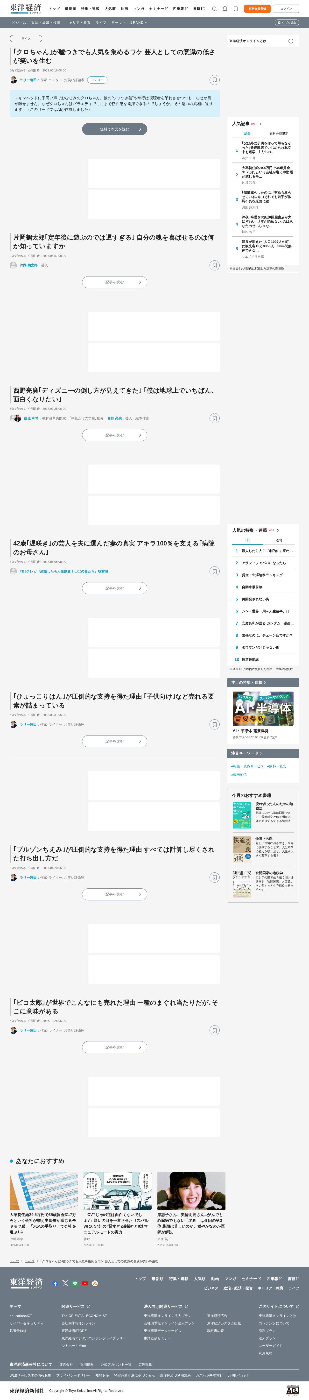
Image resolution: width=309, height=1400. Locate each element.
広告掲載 (145, 1364)
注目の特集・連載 (246, 682)
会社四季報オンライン (79, 1323)
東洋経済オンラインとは (248, 41)
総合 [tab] (247, 133)
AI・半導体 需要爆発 (251, 731)
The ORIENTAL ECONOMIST (84, 1316)
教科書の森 (215, 1331)
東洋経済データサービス (162, 1331)
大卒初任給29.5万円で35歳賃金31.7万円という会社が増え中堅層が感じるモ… (267, 172)
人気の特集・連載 (249, 530)
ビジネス (19, 22)
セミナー (156, 9)
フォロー (97, 80)
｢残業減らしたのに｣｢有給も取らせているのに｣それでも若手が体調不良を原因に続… (266, 197)
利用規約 (265, 1353)
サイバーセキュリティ (27, 1323)
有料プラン (267, 1331)
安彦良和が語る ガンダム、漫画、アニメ (268, 623)
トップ (54, 9)
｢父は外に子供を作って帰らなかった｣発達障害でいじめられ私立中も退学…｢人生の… (266, 147)
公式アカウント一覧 (116, 1364)
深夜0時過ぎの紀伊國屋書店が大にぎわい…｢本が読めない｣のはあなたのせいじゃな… (267, 221)
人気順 (110, 9)
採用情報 (87, 1364)
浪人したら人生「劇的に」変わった (268, 551)
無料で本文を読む (114, 129)
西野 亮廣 (114, 418)
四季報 (178, 9)
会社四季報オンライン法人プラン (169, 1323)
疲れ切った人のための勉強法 (274, 806)
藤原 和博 (31, 418)
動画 (124, 9)
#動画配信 (239, 775)
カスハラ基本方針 (209, 1375)
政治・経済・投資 (46, 22)
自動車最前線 (252, 587)
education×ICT (21, 1316)
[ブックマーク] (215, 80)
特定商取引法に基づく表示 (134, 1375)
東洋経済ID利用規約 (175, 1375)
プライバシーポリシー (73, 1375)
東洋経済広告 (217, 1316)
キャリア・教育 (78, 22)
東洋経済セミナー (157, 1338)
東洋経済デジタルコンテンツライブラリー (94, 1338)
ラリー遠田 (28, 80)
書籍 (197, 9)
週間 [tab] (279, 540)
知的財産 (102, 1375)
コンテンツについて (274, 1323)
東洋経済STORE (74, 1331)
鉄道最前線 (250, 659)
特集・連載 (90, 9)
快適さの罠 (264, 839)
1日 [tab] (247, 540)
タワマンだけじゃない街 (260, 647)
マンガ (139, 9)
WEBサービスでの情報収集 (30, 1375)
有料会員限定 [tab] (278, 133)
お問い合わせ (238, 1375)
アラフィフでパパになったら (264, 563)
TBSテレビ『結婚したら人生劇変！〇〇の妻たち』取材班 (64, 571)
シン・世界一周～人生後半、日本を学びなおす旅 (268, 611)
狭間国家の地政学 (269, 873)
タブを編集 (289, 22)
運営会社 (66, 1364)
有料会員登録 (257, 8)
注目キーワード (245, 753)
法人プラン (267, 1338)
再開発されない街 (255, 599)
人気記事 (241, 123)
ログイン (286, 8)
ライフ (101, 22)
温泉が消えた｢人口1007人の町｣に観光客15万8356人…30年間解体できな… (267, 246)
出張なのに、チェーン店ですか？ (267, 635)
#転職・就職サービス (247, 766)
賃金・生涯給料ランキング (262, 575)
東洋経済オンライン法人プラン (167, 1316)
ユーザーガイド (271, 1346)
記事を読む (114, 282)
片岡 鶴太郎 (29, 265)
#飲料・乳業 (276, 766)
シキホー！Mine (74, 1346)
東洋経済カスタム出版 (224, 1323)
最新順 (70, 9)
